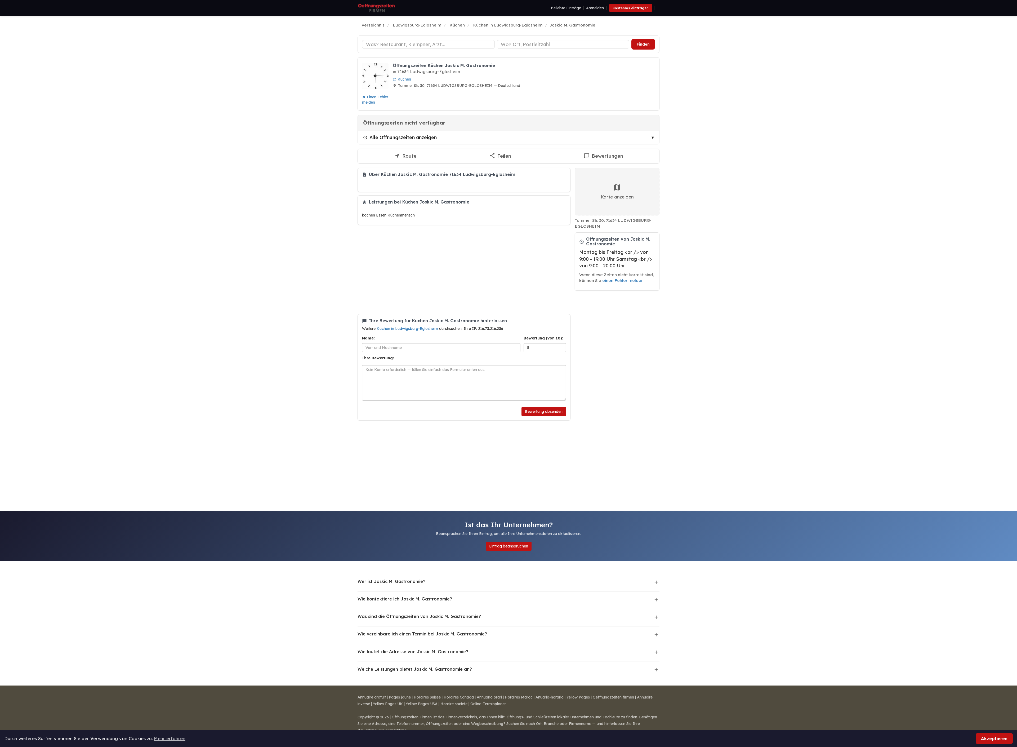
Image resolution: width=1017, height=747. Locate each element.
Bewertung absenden (544, 411)
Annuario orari (489, 697)
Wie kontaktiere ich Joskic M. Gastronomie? (405, 599)
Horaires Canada (459, 697)
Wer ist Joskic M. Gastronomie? (391, 581)
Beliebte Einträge (566, 8)
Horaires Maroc (519, 697)
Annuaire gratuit (372, 697)
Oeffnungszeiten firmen (613, 697)
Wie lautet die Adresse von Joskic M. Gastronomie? (413, 651)
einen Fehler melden (623, 280)
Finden (643, 44)
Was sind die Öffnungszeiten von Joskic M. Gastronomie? (419, 616)
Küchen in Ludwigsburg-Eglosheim (408, 328)
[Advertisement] (464, 269)
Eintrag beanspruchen (508, 546)
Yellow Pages (578, 697)
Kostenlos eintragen (631, 8)
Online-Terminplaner (488, 703)
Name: (368, 338)
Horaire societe (453, 703)
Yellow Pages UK (388, 703)
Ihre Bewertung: (378, 358)
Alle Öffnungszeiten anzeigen (403, 137)
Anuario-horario (550, 697)
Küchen (403, 79)
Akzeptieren (994, 738)
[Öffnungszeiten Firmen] (376, 8)
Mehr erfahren (169, 738)
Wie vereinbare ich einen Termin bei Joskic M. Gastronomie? (422, 634)
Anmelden (595, 8)
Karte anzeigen (617, 197)
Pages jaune (400, 697)
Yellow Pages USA (422, 703)
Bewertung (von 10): (543, 338)
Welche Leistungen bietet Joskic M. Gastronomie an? (415, 669)
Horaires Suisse (427, 697)
